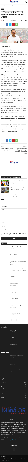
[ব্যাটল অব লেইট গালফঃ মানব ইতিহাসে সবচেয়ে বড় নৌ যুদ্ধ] (5, 263)
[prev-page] (2, 202)
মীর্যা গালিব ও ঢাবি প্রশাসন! (14, 298)
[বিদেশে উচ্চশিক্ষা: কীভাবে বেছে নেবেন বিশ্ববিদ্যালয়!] (5, 293)
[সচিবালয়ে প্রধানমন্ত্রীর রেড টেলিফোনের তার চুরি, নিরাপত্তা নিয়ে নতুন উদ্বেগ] (5, 197)
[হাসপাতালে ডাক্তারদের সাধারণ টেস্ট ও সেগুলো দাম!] (5, 308)
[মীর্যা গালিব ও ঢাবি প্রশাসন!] (5, 300)
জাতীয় (4, 5)
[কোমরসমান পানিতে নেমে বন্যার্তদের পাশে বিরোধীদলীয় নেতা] (5, 183)
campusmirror (6, 20)
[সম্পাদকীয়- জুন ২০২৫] (5, 346)
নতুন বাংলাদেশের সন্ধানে (13, 337)
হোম (1, 5)
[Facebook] (7, 24)
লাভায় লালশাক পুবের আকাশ (14, 254)
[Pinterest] (13, 24)
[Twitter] (10, 24)
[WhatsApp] (16, 24)
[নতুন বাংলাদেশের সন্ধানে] (5, 339)
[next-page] (4, 202)
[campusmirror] (2, 20)
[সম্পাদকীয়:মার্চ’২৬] (5, 332)
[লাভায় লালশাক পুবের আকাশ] (5, 256)
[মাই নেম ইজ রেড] (5, 278)
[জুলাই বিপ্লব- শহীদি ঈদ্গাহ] (5, 285)
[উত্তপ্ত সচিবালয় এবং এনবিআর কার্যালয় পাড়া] (5, 249)
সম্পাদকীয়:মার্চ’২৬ (13, 330)
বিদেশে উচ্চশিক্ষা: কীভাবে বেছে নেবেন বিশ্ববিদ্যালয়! (18, 291)
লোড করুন (13, 320)
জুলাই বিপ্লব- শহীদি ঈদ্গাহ (14, 283)
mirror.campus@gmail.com (11, 440)
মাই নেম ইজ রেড (12, 276)
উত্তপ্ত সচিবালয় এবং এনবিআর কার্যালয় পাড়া (16, 246)
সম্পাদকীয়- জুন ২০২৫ (13, 344)
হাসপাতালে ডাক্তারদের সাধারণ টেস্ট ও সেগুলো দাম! (18, 305)
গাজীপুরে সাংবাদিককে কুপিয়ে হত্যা (15, 313)
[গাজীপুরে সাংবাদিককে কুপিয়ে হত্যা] (5, 315)
